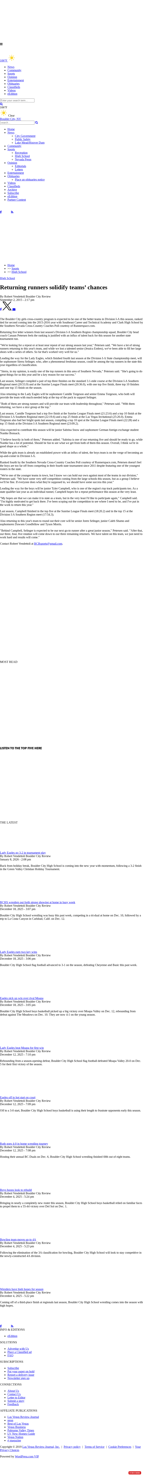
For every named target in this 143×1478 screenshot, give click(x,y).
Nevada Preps (23, 159)
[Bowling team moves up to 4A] (19, 1236)
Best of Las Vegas (18, 1423)
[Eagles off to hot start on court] (19, 1094)
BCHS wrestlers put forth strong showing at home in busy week (37, 902)
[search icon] (1, 104)
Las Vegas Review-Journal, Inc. (41, 1446)
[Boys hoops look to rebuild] (19, 1186)
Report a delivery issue (20, 1374)
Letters (19, 169)
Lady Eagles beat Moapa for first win (22, 1047)
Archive (12, 189)
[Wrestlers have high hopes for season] (19, 1285)
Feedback (13, 1404)
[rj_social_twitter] (6, 212)
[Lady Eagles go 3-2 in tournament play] (19, 849)
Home (11, 129)
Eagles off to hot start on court (17, 1097)
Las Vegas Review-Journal (23, 1416)
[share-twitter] (7, 309)
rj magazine (14, 1440)
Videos (11, 90)
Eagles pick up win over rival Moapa (21, 998)
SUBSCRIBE (134, 1473)
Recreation (21, 152)
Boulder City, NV (10, 118)
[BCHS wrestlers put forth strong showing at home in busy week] (19, 899)
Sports (11, 73)
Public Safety (23, 139)
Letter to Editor (16, 1397)
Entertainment (15, 80)
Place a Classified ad (19, 1352)
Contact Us (14, 1394)
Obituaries (13, 83)
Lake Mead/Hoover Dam (30, 142)
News (10, 66)
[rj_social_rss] (12, 212)
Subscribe (13, 193)
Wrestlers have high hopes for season (21, 1289)
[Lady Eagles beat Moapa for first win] (19, 1044)
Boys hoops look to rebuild (16, 1190)
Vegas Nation (15, 1437)
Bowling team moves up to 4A (18, 1239)
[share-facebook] (1, 309)
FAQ (10, 1355)
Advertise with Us (18, 1348)
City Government (25, 135)
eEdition (12, 93)
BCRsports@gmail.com (48, 543)
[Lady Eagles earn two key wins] (19, 948)
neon (10, 1420)
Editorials (20, 166)
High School (22, 156)
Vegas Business (16, 1427)
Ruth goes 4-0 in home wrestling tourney (24, 1143)
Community (14, 70)
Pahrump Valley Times (20, 1430)
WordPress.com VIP (27, 1456)
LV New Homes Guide (21, 1433)
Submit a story (15, 1400)
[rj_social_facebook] (1, 212)
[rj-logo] (37, 52)
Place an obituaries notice (30, 179)
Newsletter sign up (18, 1378)
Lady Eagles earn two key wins (18, 952)
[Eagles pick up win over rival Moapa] (19, 994)
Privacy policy (72, 1446)
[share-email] (13, 309)
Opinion (12, 77)
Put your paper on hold (20, 1371)
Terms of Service (94, 1446)
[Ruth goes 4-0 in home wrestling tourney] (19, 1140)
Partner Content (16, 199)
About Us (13, 1390)
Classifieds (13, 87)
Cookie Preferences (119, 1446)
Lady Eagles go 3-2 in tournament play (23, 852)
